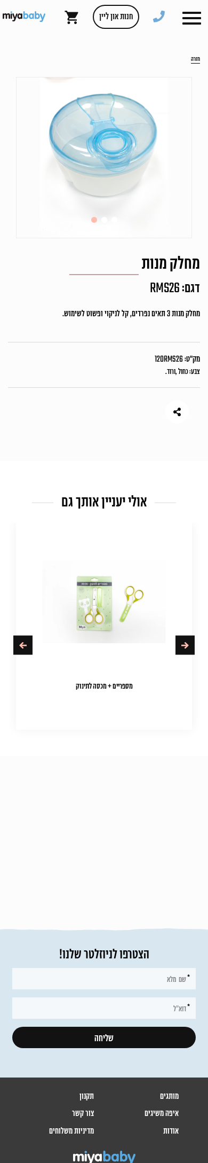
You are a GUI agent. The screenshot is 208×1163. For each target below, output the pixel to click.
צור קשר (83, 1114)
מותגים (169, 1097)
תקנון (86, 1097)
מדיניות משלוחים (71, 1131)
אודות (171, 1131)
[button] (191, 18)
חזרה (195, 60)
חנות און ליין (116, 17)
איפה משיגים (162, 1114)
